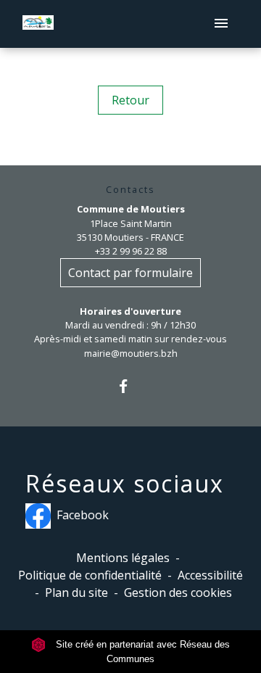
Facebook (83, 515)
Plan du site (76, 592)
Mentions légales (123, 558)
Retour (130, 100)
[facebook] (130, 386)
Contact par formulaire (130, 273)
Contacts (130, 189)
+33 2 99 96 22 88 (131, 250)
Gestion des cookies (178, 592)
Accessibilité (210, 575)
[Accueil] (38, 24)
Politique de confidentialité (90, 575)
